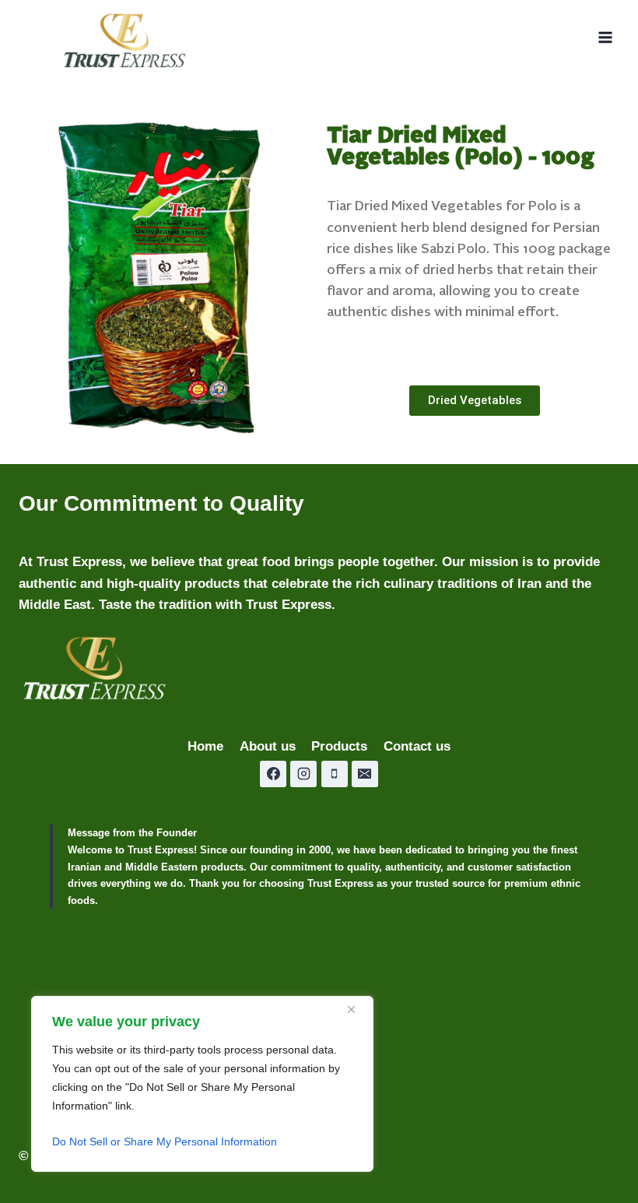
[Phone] (334, 774)
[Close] (357, 1009)
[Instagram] (303, 774)
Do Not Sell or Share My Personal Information (164, 1141)
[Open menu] (605, 38)
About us (268, 746)
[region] (202, 1084)
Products (339, 746)
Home (205, 746)
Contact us (417, 746)
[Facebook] (273, 774)
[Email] (365, 774)
